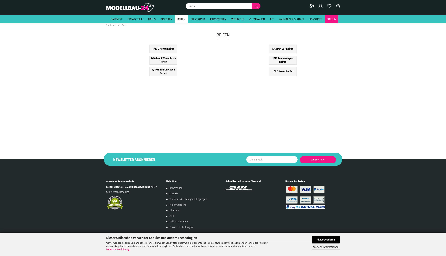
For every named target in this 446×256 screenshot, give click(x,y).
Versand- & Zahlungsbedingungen (188, 199)
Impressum (176, 188)
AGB (172, 216)
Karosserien (218, 19)
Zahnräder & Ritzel (291, 19)
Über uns (174, 210)
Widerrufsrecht (178, 204)
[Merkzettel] (329, 6)
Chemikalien (257, 19)
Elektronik (198, 19)
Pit (272, 19)
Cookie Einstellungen (181, 227)
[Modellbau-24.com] (131, 7)
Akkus (152, 19)
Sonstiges (315, 19)
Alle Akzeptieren (326, 239)
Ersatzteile (135, 19)
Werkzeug (237, 19)
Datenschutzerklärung (117, 249)
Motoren (166, 19)
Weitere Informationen (326, 247)
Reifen (181, 19)
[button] (311, 6)
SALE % (331, 19)
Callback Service (179, 221)
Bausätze (117, 19)
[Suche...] (256, 6)
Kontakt (174, 193)
